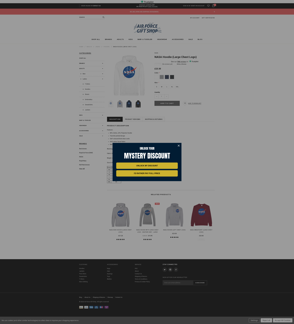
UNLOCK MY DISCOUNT (147, 166)
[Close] (178, 145)
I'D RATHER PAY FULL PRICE (147, 173)
